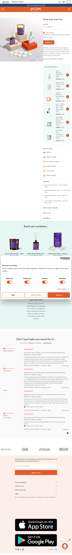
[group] (36, 357)
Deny (13, 295)
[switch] (27, 282)
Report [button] (45, 365)
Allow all (59, 295)
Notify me (48, 42)
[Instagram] (16, 549)
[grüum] (35, 9)
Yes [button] (41, 365)
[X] (21, 549)
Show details (62, 289)
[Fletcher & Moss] (17, 2)
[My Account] (59, 1)
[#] (18, 549)
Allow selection (36, 295)
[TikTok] (23, 549)
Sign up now (36, 472)
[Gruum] (5, 2)
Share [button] (49, 365)
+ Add (67, 74)
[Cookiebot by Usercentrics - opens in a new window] (61, 258)
